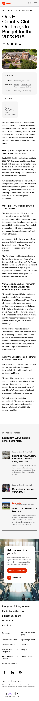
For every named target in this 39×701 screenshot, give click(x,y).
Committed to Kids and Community (23, 490)
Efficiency (17, 91)
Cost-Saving (27, 91)
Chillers (16, 85)
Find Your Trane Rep (17, 570)
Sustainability (16, 503)
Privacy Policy (6, 681)
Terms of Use (16, 681)
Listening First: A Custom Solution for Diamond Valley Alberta (24, 459)
